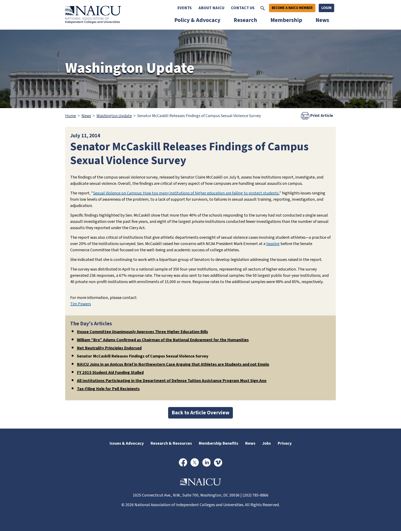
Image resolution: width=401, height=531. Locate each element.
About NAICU (211, 8)
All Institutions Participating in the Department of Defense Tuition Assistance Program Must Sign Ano (171, 381)
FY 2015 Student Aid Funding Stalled (110, 372)
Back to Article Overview (200, 412)
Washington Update (114, 116)
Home (70, 116)
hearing (273, 244)
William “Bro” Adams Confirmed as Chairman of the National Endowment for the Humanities (163, 340)
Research (245, 20)
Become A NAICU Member (292, 7)
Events (184, 8)
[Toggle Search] (262, 8)
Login (326, 7)
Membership (286, 20)
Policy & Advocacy (197, 20)
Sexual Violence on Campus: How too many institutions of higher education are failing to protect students (186, 193)
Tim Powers (80, 304)
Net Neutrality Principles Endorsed (109, 348)
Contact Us (243, 8)
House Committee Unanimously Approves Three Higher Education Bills (142, 332)
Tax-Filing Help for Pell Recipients (108, 389)
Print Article (321, 116)
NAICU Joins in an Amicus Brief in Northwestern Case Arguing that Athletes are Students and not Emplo (173, 364)
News (322, 20)
